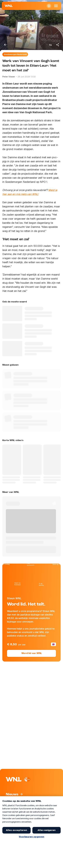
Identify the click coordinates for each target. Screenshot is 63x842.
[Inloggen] (49, 6)
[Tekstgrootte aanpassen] (50, 45)
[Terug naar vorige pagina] (5, 45)
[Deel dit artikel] (58, 45)
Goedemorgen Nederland (15, 54)
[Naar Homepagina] (9, 6)
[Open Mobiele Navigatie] (56, 6)
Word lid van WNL (31, 653)
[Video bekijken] (31, 26)
